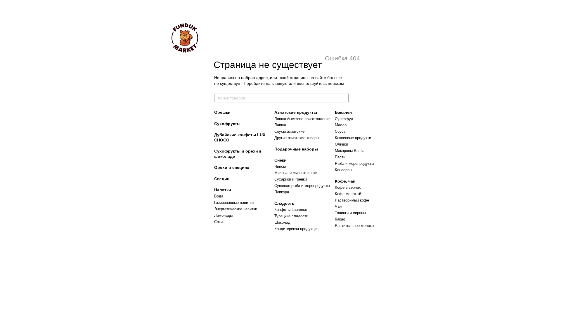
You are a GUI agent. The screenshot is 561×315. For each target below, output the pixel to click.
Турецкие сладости (291, 216)
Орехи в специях (231, 167)
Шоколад (282, 222)
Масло (341, 125)
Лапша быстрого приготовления (302, 119)
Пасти (340, 157)
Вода (218, 196)
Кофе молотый (348, 194)
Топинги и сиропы (350, 213)
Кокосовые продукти (353, 138)
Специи (222, 178)
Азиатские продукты (295, 112)
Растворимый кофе (352, 200)
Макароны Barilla (349, 150)
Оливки (341, 144)
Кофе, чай (345, 181)
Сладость (284, 203)
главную (280, 83)
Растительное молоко (354, 225)
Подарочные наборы (296, 149)
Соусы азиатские (289, 131)
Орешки (222, 112)
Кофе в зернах (348, 187)
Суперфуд (344, 119)
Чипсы (280, 166)
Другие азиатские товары (296, 138)
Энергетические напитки (235, 209)
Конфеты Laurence (290, 209)
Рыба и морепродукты (354, 163)
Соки (218, 222)
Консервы (343, 170)
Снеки (280, 160)
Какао (340, 219)
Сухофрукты (227, 123)
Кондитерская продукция (296, 229)
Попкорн (281, 192)
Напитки (222, 190)
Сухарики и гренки (290, 179)
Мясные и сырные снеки (295, 173)
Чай (338, 206)
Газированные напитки (234, 202)
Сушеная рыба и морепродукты (302, 185)
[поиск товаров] (344, 98)
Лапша (280, 125)
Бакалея (343, 112)
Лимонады (223, 215)
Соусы (340, 131)
